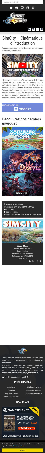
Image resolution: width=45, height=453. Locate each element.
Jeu (7, 212)
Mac (23, 254)
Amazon (37, 214)
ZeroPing (11, 390)
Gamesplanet (26, 214)
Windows (29, 254)
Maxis (25, 246)
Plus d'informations (18, 446)
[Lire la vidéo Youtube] (22, 65)
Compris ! (22, 450)
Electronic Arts (26, 248)
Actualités (10, 209)
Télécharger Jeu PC (33, 387)
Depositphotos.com (11, 397)
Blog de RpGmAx (11, 393)
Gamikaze (11, 387)
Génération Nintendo (34, 390)
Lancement (14, 212)
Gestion (25, 251)
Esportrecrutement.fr (34, 393)
